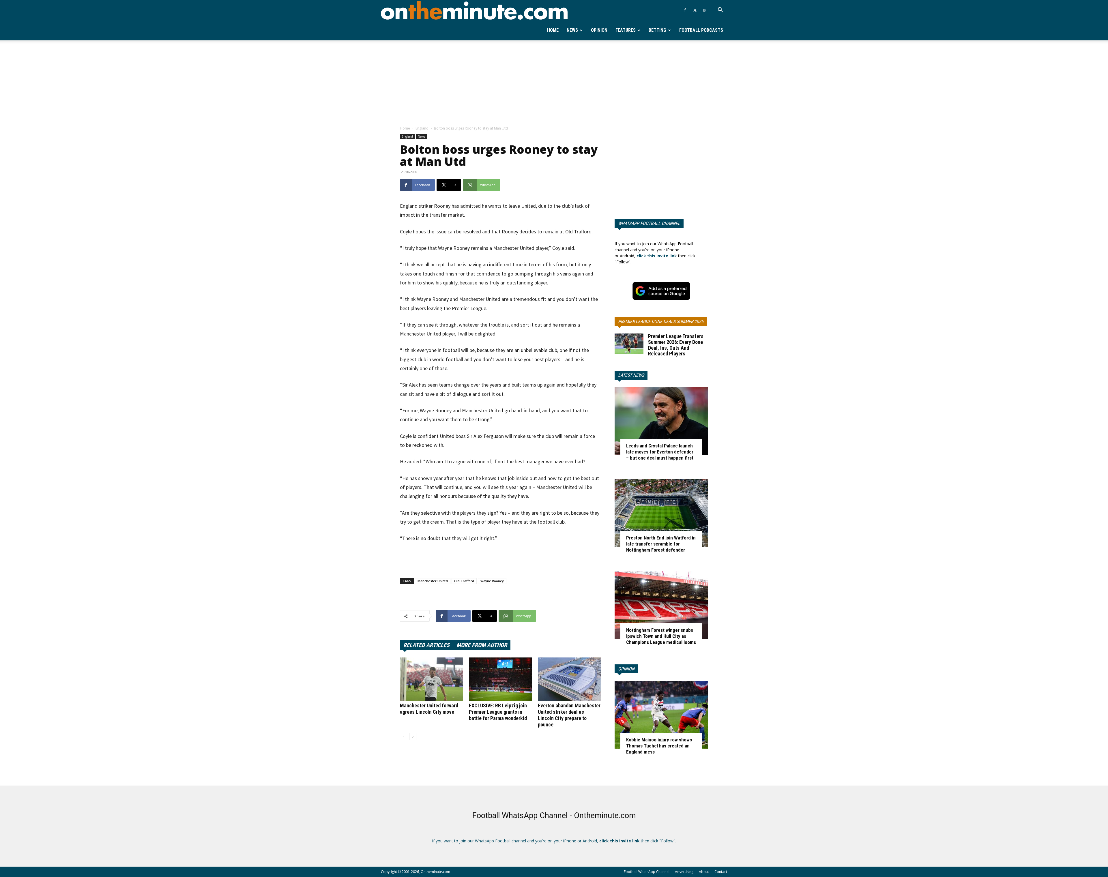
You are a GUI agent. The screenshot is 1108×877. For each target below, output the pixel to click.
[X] (694, 10)
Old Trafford (464, 581)
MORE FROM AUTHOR (481, 645)
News (572, 30)
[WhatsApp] (704, 10)
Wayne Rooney (492, 581)
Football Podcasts (701, 30)
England (421, 128)
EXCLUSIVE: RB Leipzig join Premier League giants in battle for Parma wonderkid (498, 711)
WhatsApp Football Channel (649, 223)
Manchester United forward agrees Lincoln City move (429, 708)
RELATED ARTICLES (426, 645)
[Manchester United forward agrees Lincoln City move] (431, 679)
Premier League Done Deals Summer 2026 (660, 321)
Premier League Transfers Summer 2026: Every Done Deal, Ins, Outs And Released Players (675, 345)
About (704, 871)
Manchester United (433, 581)
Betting (657, 30)
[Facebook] (685, 10)
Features (625, 30)
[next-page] (412, 736)
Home (553, 30)
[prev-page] (403, 736)
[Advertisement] (554, 83)
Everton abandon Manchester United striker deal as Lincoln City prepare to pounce (569, 715)
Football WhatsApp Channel (646, 871)
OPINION (626, 669)
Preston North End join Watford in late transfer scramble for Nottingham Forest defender (661, 544)
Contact (720, 871)
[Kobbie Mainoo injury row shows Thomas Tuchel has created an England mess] (661, 715)
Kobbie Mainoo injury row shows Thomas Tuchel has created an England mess (659, 746)
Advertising (684, 871)
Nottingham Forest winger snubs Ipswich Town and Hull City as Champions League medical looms (661, 636)
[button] (720, 10)
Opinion (599, 30)
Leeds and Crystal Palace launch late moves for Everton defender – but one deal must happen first (659, 452)
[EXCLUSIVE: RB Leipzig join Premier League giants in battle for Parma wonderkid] (500, 679)
